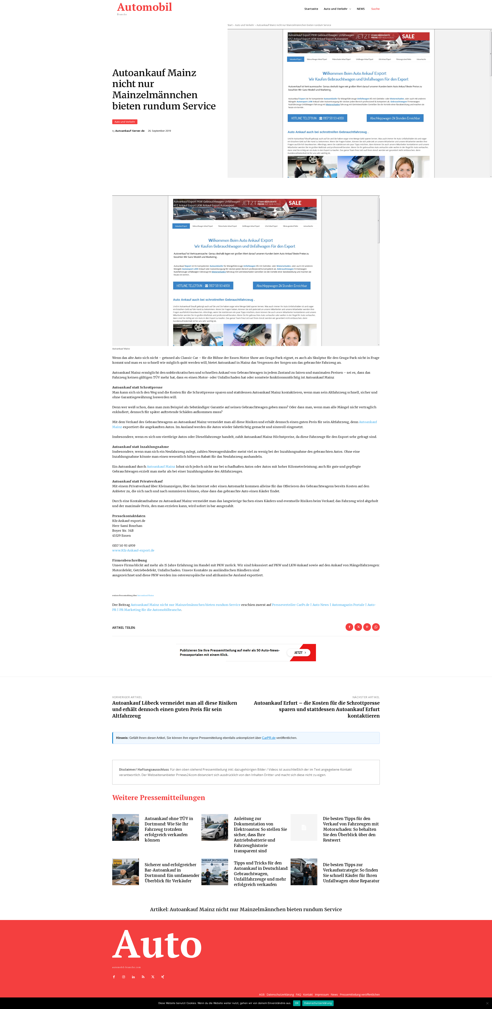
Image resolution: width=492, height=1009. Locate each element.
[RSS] (143, 977)
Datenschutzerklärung (318, 1003)
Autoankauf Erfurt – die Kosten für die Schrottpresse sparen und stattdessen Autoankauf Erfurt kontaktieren (317, 709)
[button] (375, 9)
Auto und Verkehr (125, 121)
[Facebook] (349, 627)
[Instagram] (124, 977)
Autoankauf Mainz (161, 466)
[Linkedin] (133, 977)
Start (230, 25)
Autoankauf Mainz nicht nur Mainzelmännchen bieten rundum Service (185, 605)
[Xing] (163, 977)
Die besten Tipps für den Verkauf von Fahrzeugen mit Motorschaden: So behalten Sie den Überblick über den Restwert (351, 829)
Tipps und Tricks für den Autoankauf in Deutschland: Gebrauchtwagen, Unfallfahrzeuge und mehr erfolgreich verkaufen (261, 874)
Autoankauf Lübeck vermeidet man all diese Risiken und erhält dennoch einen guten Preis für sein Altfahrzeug (174, 709)
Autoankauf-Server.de (130, 131)
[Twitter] (358, 627)
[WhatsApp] (376, 627)
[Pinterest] (367, 627)
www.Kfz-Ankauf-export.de (133, 550)
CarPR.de (269, 737)
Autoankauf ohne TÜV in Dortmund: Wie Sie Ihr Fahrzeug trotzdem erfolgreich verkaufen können (169, 829)
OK (297, 1003)
